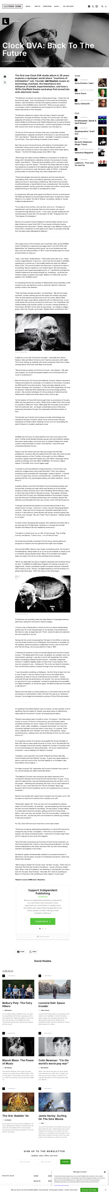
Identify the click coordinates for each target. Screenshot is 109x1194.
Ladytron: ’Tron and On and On (84, 164)
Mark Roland (44, 1067)
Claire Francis (45, 1010)
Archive (37, 1181)
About (51, 1176)
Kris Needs (8, 1120)
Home (36, 1176)
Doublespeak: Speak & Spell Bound (85, 122)
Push (42, 1123)
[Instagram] (97, 6)
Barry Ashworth (82, 104)
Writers (51, 1181)
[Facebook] (89, 6)
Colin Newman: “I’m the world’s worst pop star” (54, 1062)
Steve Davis (81, 93)
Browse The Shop (89, 1190)
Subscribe (65, 1161)
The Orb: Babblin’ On (15, 1115)
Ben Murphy (8, 1067)
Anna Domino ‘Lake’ (84, 83)
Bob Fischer (8, 1010)
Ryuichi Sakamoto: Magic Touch (84, 143)
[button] (105, 1172)
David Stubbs (8, 61)
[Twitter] (93, 6)
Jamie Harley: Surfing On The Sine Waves (52, 1117)
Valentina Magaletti (84, 152)
